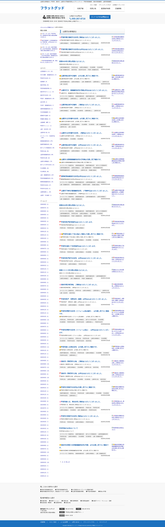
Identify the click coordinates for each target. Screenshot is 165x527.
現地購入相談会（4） (45, 119)
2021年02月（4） (44, 425)
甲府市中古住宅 (82, 264)
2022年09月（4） (44, 360)
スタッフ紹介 (93, 5)
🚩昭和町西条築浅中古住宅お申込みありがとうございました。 (81, 176)
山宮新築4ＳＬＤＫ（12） (46, 71)
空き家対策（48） (44, 171)
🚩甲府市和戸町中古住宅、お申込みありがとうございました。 (81, 258)
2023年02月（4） (44, 343)
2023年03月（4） (44, 340)
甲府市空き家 (75, 67)
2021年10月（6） (44, 398)
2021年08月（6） (44, 404)
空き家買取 (92, 67)
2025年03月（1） (44, 262)
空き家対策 (99, 67)
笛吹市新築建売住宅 (47, 489)
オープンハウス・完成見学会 (67, 96)
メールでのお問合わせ (101, 17)
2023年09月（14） (45, 319)
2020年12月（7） (44, 432)
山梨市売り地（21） (45, 132)
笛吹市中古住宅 (82, 69)
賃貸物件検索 (105, 8)
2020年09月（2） (44, 442)
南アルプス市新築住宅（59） (47, 147)
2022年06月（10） (45, 370)
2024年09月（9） (44, 279)
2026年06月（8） (44, 211)
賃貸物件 (88, 305)
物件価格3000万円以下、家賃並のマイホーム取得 (55, 491)
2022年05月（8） (44, 374)
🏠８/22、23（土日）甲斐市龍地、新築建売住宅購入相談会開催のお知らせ (48, 35)
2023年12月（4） (44, 309)
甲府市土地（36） (44, 151)
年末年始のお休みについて (68, 428)
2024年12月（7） (44, 269)
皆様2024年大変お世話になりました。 (72, 205)
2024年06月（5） (44, 289)
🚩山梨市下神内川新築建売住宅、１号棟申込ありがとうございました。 (84, 191)
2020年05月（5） (44, 455)
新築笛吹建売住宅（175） (46, 141)
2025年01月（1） (44, 265)
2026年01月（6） (44, 228)
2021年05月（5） (44, 415)
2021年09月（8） (44, 401)
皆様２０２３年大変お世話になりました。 (74, 270)
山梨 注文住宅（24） (46, 129)
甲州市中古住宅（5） (45, 188)
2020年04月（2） (44, 459)
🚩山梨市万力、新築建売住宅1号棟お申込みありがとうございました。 (83, 90)
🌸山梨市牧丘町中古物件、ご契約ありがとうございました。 (80, 105)
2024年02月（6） (44, 303)
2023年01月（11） (45, 347)
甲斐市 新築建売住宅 (93, 69)
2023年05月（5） (44, 333)
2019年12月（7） (44, 472)
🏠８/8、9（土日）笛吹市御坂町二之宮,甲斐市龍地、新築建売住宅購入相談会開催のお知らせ (48, 55)
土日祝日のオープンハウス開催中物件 (83, 489)
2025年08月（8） (44, 245)
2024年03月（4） (44, 299)
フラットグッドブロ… (89, 522)
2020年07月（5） (44, 448)
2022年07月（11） (45, 367)
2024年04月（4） (44, 296)
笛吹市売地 (74, 69)
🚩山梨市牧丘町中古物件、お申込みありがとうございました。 (81, 145)
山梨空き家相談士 (64, 43)
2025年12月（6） (44, 231)
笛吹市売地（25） (44, 85)
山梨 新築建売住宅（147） (47, 175)
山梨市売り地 (105, 81)
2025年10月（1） (44, 238)
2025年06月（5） (44, 252)
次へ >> (68, 461)
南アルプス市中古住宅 (91, 319)
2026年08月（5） (44, 204)
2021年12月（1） (44, 391)
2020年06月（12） (45, 452)
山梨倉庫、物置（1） (45, 122)
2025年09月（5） (44, 241)
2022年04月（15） (45, 377)
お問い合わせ (75, 522)
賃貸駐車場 (59, 502)
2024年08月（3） (44, 282)
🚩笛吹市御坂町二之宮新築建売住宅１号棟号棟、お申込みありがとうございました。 (48, 42)
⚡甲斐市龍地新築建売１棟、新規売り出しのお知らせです (48, 61)
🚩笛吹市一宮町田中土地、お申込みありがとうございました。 (81, 373)
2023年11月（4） (44, 313)
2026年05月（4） (44, 214)
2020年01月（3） (44, 469)
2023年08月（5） (44, 323)
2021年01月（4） (44, 428)
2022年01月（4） (44, 387)
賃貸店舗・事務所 (46, 502)
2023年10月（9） (44, 316)
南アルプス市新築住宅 (101, 165)
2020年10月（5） (44, 438)
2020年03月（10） (45, 462)
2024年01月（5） (44, 306)
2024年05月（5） (44, 292)
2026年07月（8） (44, 207)
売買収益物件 (85, 500)
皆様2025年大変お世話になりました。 (72, 61)
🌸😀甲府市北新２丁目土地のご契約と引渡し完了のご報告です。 (82, 234)
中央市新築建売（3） (45, 112)
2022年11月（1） (44, 353)
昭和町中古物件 (86, 184)
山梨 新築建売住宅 (64, 69)
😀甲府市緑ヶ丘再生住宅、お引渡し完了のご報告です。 (78, 347)
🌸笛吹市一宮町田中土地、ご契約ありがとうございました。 (80, 361)
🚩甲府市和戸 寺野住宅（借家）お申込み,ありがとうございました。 (83, 299)
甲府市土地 (62, 228)
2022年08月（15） (45, 364)
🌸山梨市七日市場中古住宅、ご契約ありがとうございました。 (81, 133)
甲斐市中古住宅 (94, 43)
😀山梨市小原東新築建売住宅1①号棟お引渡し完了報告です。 (80, 159)
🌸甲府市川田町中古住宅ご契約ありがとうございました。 (79, 416)
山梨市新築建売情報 (78, 491)
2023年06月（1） (44, 330)
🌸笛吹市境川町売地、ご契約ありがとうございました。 (78, 284)
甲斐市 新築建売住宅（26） (47, 98)
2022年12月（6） (44, 350)
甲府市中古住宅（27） (46, 185)
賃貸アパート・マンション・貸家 (102, 500)
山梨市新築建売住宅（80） (47, 154)
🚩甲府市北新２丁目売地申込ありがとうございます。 (78, 246)
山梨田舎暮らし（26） (46, 192)
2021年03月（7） (44, 421)
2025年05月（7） (44, 255)
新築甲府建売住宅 (90, 96)
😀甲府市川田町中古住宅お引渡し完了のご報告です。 (78, 387)
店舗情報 (118, 8)
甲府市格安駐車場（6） (46, 88)
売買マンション (55, 500)
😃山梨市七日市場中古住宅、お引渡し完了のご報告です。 (79, 118)
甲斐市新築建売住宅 (75, 43)
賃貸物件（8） (44, 81)
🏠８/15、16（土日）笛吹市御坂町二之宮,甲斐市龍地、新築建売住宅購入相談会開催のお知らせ (48, 49)
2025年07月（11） (45, 248)
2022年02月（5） (44, 384)
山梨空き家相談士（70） (46, 161)
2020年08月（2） (44, 445)
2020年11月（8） (44, 435)
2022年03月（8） (44, 381)
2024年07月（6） (44, 285)
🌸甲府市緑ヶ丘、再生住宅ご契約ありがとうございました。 (80, 402)
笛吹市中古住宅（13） (46, 95)
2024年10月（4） (44, 275)
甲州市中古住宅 (80, 322)
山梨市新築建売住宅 (64, 67)
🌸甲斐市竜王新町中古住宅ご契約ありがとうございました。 (80, 37)
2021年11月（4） (44, 394)
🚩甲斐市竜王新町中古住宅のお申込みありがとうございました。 (81, 49)
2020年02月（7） (44, 465)
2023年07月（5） (44, 326)
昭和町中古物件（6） (45, 115)
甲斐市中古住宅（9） (45, 78)
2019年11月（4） (44, 476)
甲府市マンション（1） (46, 125)
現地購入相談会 (92, 170)
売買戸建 (80, 8)
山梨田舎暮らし (85, 43)
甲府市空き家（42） (45, 158)
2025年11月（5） (44, 235)
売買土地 (93, 8)
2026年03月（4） (44, 221)
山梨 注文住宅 (63, 84)
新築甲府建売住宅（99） (46, 144)
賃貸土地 (68, 502)
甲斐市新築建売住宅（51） (47, 178)
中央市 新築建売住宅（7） (47, 105)
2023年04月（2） (44, 336)
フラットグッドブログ (105, 5)
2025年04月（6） (44, 258)
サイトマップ (103, 522)
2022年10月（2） (44, 357)
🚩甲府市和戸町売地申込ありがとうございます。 (76, 222)
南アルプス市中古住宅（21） (47, 164)
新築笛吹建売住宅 (80, 96)
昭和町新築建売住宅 (75, 55)
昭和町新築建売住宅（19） (47, 181)
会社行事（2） (44, 102)
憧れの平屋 (103, 491)
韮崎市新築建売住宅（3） (46, 108)
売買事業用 (75, 500)
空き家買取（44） (44, 168)
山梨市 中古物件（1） (46, 195)
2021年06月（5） (44, 411)
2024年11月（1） (44, 272)
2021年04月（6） (44, 418)
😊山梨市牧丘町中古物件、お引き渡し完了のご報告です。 (79, 76)
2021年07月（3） (44, 408)
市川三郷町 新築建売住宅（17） (48, 74)
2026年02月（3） (44, 224)
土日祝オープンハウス (119, 5)
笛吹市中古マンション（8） (47, 91)
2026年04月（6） (44, 218)
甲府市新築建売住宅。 (63, 489)
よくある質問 (64, 522)
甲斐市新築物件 (92, 491)
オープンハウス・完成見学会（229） (47, 136)
